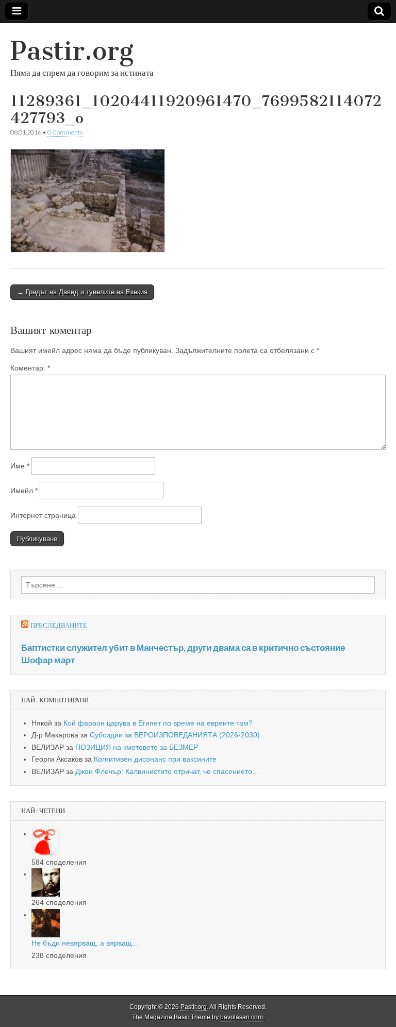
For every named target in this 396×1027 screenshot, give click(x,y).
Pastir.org (72, 50)
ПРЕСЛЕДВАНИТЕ (58, 625)
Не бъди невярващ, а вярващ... (84, 943)
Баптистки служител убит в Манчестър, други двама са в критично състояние (183, 647)
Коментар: (30, 368)
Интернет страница (43, 515)
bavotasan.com (241, 1017)
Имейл (24, 490)
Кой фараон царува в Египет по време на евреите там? (158, 723)
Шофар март (48, 659)
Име (19, 466)
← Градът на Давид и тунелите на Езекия (82, 292)
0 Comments (64, 132)
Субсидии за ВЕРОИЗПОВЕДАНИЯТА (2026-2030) (175, 735)
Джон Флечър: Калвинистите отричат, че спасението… (167, 771)
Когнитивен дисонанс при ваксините (155, 759)
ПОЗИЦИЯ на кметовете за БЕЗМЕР (136, 747)
